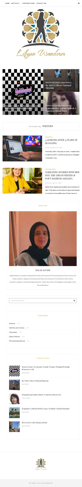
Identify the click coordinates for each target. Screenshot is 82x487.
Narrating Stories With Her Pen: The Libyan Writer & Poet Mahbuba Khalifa (62, 175)
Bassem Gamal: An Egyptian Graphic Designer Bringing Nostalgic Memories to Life (46, 368)
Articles (15, 3)
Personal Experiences (17, 341)
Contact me (41, 3)
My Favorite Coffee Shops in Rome (34, 423)
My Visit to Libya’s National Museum (35, 381)
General (49, 137)
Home (7, 3)
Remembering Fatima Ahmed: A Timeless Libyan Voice (41, 395)
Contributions (28, 3)
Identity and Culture (16, 328)
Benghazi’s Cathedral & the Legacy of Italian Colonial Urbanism (45, 409)
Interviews (50, 169)
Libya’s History (14, 336)
